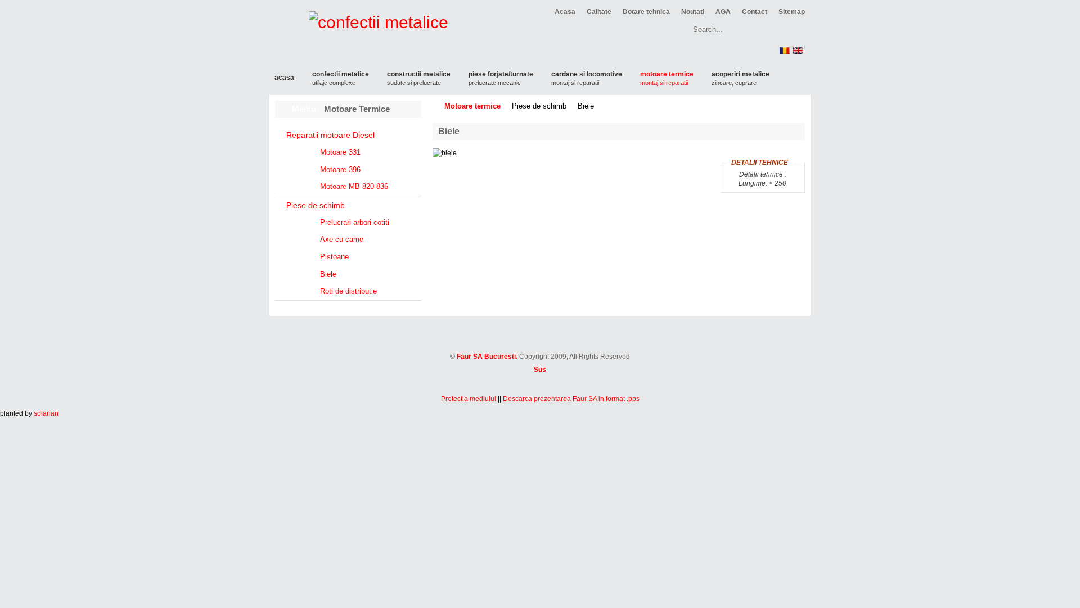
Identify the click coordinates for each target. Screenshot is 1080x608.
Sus (540, 369)
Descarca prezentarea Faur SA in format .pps (571, 399)
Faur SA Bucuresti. (487, 357)
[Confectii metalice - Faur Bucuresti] (364, 39)
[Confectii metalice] (540, 345)
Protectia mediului (468, 399)
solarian (46, 413)
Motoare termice (472, 106)
